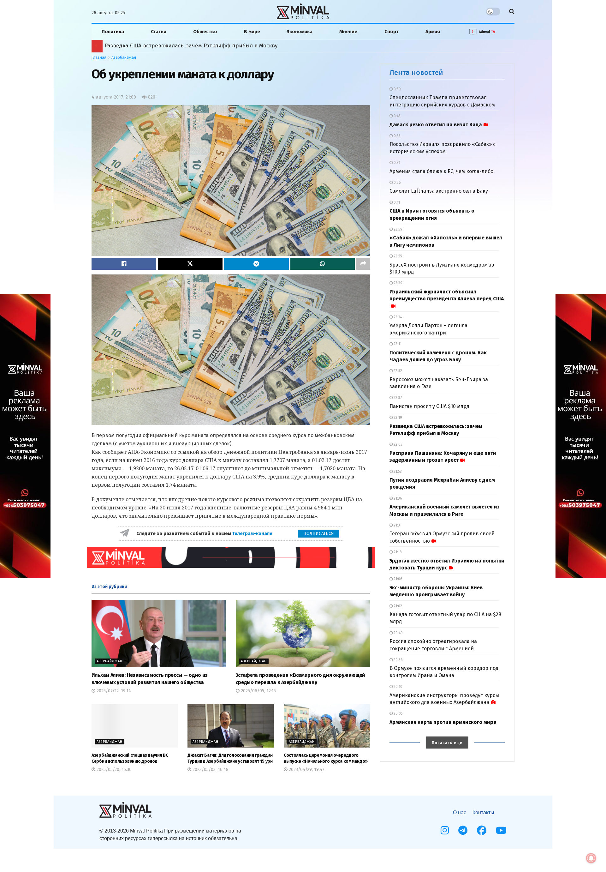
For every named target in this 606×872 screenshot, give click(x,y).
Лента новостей (416, 72)
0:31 (396, 162)
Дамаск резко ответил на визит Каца (435, 125)
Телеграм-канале (253, 533)
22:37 (397, 397)
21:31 (397, 525)
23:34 (397, 317)
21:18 (397, 552)
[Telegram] (462, 830)
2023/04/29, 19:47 (306, 769)
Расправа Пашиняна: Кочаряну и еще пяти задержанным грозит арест (198, 45)
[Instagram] (445, 830)
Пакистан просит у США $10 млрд (429, 406)
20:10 (397, 686)
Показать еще (447, 743)
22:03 (397, 444)
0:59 (397, 89)
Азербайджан (123, 57)
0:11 (396, 202)
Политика (113, 31)
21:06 (397, 579)
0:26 (397, 182)
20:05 (398, 713)
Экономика (299, 31)
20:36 (398, 660)
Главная (99, 57)
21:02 (397, 606)
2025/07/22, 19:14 (113, 691)
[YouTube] (501, 830)
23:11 (397, 344)
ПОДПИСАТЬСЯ (318, 533)
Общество (205, 31)
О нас (459, 812)
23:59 (397, 229)
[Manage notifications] (591, 858)
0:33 (397, 136)
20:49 (398, 633)
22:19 (397, 417)
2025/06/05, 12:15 (258, 691)
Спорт (391, 31)
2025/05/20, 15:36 (113, 769)
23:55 (397, 256)
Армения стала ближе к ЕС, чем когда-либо (441, 171)
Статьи (158, 31)
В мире (252, 31)
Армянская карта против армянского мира (442, 722)
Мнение (348, 31)
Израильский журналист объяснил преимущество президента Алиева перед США (446, 295)
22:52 (397, 371)
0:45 (397, 116)
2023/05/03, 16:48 (210, 769)
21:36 (397, 498)
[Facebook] (481, 830)
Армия (432, 31)
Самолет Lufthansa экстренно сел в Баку (438, 191)
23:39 (397, 283)
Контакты (483, 812)
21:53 (397, 471)
